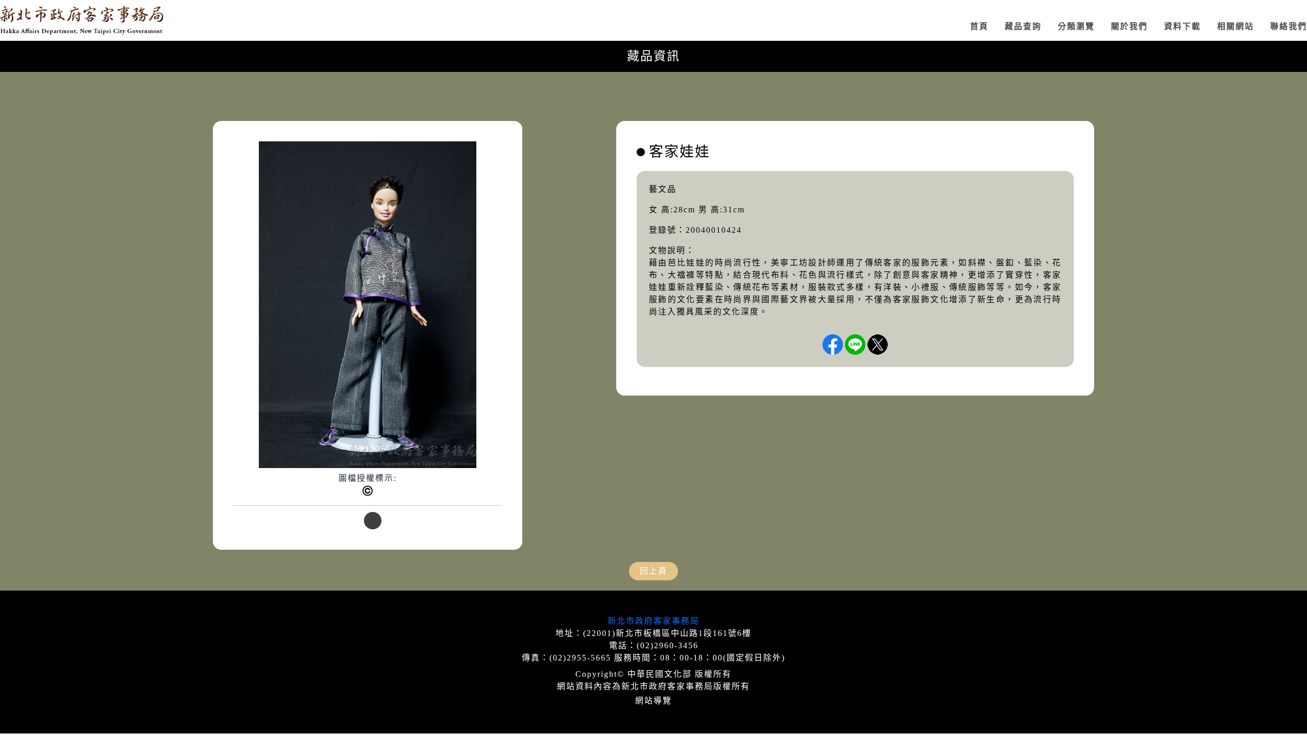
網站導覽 (653, 700)
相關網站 (1235, 26)
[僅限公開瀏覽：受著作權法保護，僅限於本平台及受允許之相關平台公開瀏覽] (367, 490)
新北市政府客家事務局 (653, 621)
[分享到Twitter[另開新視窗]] (877, 344)
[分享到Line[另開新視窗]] (855, 344)
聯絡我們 (1288, 26)
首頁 (979, 26)
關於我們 (1129, 26)
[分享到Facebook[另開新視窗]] (832, 344)
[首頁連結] (81, 20)
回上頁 (653, 571)
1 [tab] (367, 522)
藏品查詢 (1023, 26)
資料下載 (1182, 26)
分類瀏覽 (1076, 26)
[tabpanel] (367, 327)
